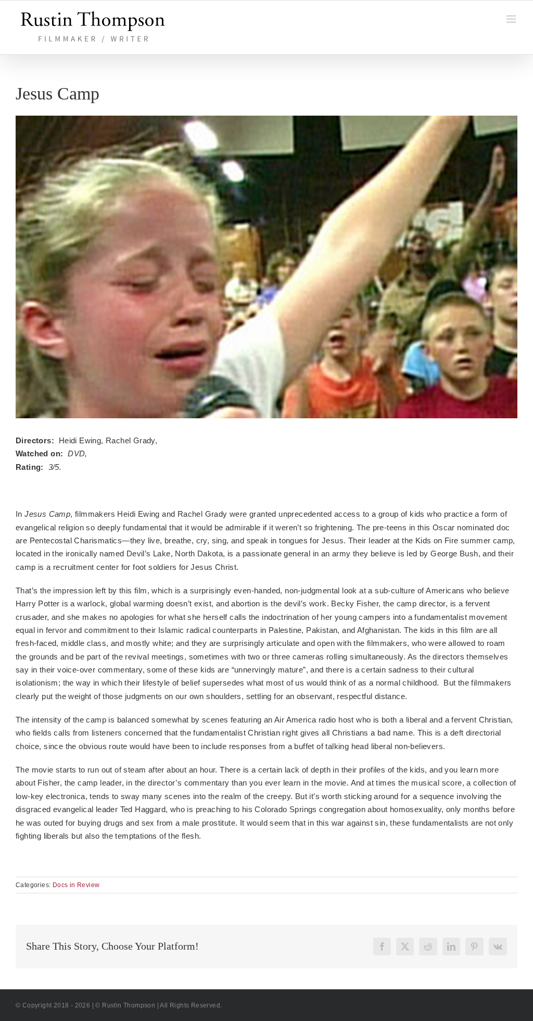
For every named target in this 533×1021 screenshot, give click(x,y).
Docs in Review (76, 885)
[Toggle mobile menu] (511, 19)
